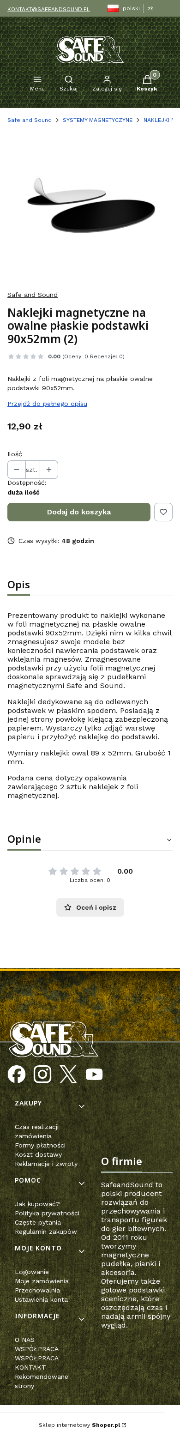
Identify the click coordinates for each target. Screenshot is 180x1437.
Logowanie (32, 1271)
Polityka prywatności (47, 1213)
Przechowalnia (37, 1290)
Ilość (14, 454)
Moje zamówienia (42, 1281)
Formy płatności (40, 1145)
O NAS (25, 1339)
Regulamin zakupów (46, 1231)
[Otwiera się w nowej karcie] (16, 1074)
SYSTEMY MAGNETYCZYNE (97, 120)
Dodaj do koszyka (79, 511)
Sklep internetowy (79, 1425)
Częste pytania (38, 1222)
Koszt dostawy (38, 1154)
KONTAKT (30, 1367)
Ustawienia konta (41, 1299)
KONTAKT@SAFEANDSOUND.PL (48, 9)
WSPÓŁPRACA (37, 1348)
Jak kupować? (37, 1204)
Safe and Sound (29, 120)
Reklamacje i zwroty (46, 1163)
